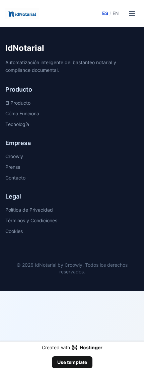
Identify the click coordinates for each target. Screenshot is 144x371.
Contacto (15, 177)
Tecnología (17, 124)
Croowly (14, 156)
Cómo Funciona (22, 113)
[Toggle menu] (132, 13)
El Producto (17, 103)
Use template (72, 362)
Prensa (12, 167)
